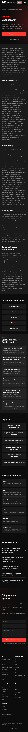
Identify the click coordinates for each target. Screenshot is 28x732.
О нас (3, 706)
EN (16, 728)
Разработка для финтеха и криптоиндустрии (14, 441)
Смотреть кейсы (14, 39)
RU (12, 728)
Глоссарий (18, 697)
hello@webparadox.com (19, 613)
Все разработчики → (20, 675)
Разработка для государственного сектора (14, 463)
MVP (3, 677)
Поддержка (5, 696)
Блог (16, 689)
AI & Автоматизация (7, 667)
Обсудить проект (14, 34)
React (16, 662)
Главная (4, 9)
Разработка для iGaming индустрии (14, 448)
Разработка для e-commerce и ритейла (14, 433)
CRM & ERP (4, 670)
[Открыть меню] (24, 2)
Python (17, 670)
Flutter (17, 672)
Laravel (17, 659)
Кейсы (17, 687)
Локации (4, 711)
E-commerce (5, 662)
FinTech (3, 664)
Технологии (11, 9)
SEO (3, 679)
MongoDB (14, 317)
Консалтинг (5, 694)
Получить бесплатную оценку (14, 639)
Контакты (4, 709)
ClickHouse (14, 328)
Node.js (17, 667)
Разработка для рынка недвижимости (14, 426)
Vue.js (16, 664)
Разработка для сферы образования (14, 455)
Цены (3, 699)
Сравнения (18, 694)
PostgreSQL (15, 306)
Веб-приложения (6, 659)
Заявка (19, 2)
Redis (15, 323)
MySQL (14, 312)
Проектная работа (6, 687)
